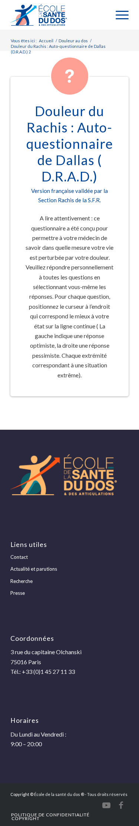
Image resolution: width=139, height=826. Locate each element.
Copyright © (21, 794)
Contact (19, 557)
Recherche (21, 581)
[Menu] (118, 15)
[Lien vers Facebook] (121, 805)
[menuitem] (118, 15)
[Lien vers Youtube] (106, 805)
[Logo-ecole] (57, 15)
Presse (17, 593)
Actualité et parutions (33, 569)
